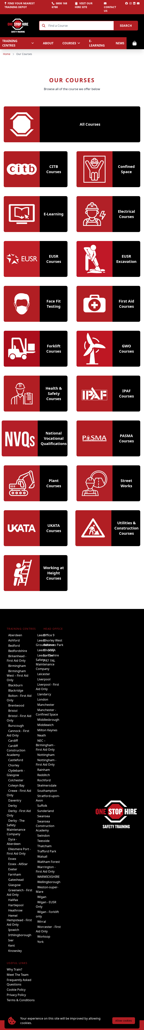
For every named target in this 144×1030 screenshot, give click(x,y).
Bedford (14, 646)
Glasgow (14, 885)
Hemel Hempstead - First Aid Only (19, 920)
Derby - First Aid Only (19, 813)
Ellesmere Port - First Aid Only (19, 851)
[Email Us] (138, 7)
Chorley (13, 765)
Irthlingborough (19, 935)
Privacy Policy (16, 995)
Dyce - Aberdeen (14, 841)
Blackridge (15, 690)
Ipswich (13, 930)
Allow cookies (123, 1020)
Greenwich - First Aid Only (19, 892)
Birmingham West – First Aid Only (17, 675)
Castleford (15, 760)
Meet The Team (17, 975)
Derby (12, 806)
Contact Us (110, 9)
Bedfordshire (17, 651)
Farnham (14, 874)
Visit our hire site (83, 5)
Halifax (13, 900)
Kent (11, 945)
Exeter (12, 869)
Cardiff (13, 741)
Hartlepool (15, 905)
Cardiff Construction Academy (16, 750)
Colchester (15, 780)
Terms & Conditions (21, 1000)
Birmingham (17, 666)
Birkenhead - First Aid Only (16, 658)
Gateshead (16, 880)
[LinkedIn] (134, 7)
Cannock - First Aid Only (18, 733)
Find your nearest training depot (19, 5)
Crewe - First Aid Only (19, 793)
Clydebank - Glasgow (16, 772)
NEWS (120, 43)
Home (6, 54)
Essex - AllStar (18, 864)
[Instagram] (130, 7)
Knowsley (15, 951)
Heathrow (15, 910)
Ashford (14, 640)
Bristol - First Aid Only (19, 718)
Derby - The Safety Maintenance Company (16, 827)
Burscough (16, 726)
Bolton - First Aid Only (19, 698)
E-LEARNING (97, 43)
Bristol (12, 711)
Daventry (14, 800)
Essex (12, 859)
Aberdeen (15, 635)
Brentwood (16, 705)
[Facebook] (126, 7)
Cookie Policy (16, 990)
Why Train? (14, 969)
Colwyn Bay (16, 785)
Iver (11, 940)
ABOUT (48, 43)
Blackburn (15, 685)
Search (126, 26)
